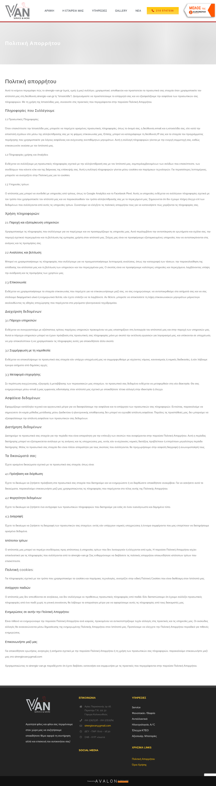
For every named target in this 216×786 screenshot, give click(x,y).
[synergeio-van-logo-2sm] (17, 3)
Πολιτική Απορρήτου (143, 759)
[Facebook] (80, 760)
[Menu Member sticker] (199, 3)
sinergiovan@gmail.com (98, 725)
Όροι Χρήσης (139, 764)
